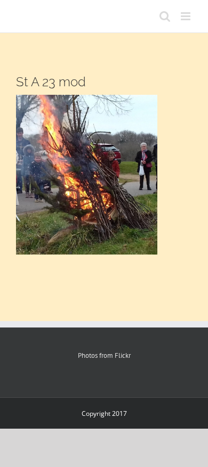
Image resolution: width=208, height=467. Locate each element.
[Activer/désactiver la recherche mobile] (164, 16)
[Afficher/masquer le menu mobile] (186, 16)
